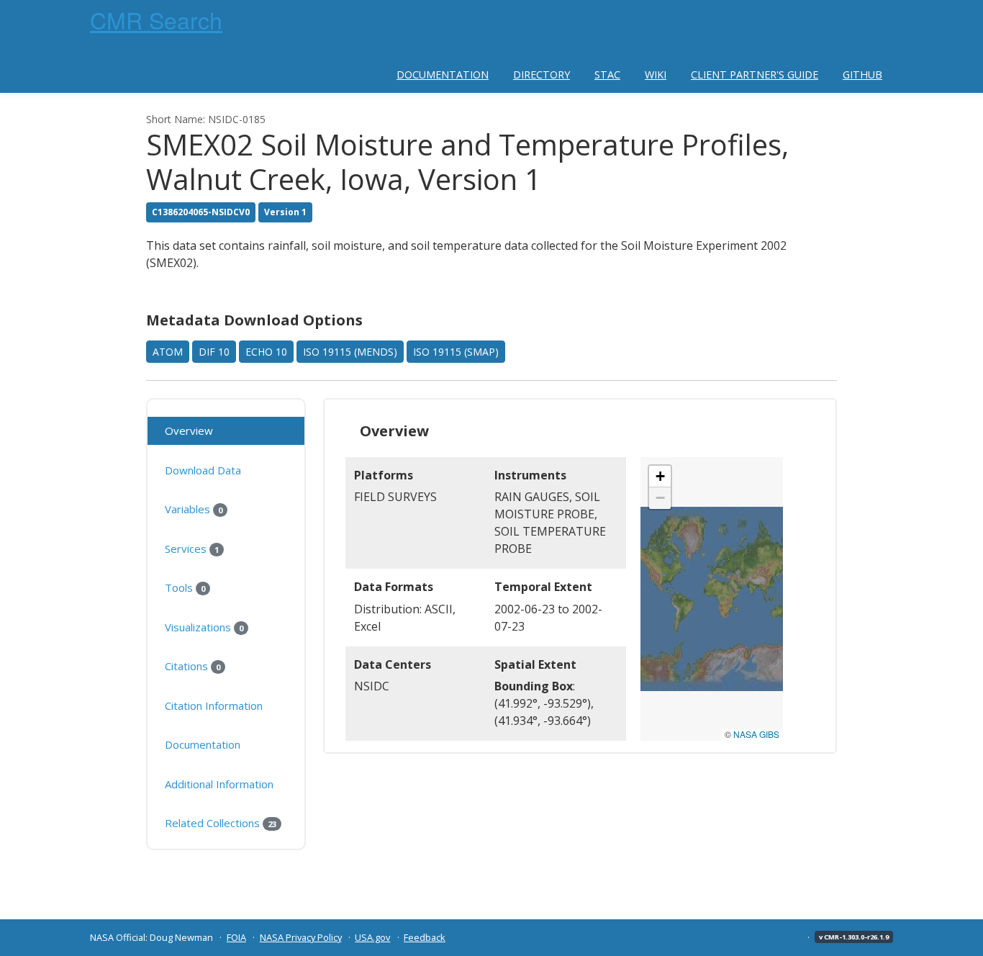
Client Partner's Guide (754, 74)
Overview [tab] (189, 430)
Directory (541, 74)
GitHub (862, 74)
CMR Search (156, 19)
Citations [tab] (192, 666)
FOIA (236, 937)
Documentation (443, 74)
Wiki (655, 74)
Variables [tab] (193, 509)
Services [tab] (192, 548)
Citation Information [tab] (214, 705)
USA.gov (372, 937)
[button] (660, 476)
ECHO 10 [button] (266, 351)
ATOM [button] (168, 351)
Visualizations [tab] (204, 627)
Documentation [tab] (202, 744)
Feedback (424, 937)
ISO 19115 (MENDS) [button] (350, 351)
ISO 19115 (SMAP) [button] (456, 351)
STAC (607, 74)
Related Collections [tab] (220, 823)
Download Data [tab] (203, 470)
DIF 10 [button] (214, 351)
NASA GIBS (756, 734)
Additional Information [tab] (219, 784)
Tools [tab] (185, 587)
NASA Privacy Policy (301, 937)
